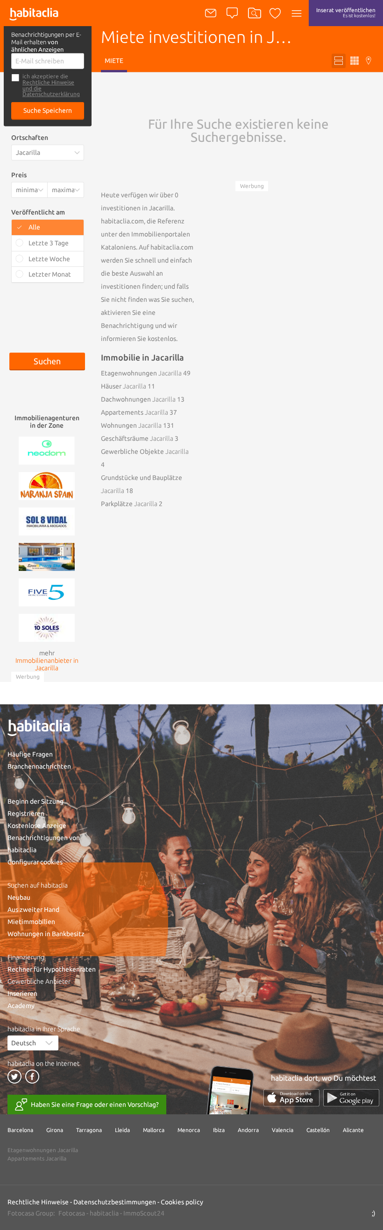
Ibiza (219, 1130)
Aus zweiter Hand (33, 909)
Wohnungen (131, 425)
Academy (21, 1005)
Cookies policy (182, 1202)
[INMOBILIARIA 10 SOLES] (47, 627)
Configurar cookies (35, 862)
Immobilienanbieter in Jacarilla (46, 664)
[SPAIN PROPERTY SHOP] (47, 556)
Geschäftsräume (137, 438)
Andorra (248, 1130)
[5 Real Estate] (47, 591)
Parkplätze (129, 503)
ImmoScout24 (143, 1213)
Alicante (353, 1130)
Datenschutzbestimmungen (114, 1202)
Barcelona (20, 1130)
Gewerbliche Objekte (145, 451)
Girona (54, 1130)
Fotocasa (71, 1213)
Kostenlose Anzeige (36, 825)
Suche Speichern (47, 110)
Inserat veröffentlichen (346, 12)
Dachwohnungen (138, 399)
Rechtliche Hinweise (48, 82)
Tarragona (89, 1130)
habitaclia (104, 1213)
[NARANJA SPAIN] (47, 485)
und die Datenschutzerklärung (51, 91)
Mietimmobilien (31, 921)
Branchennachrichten (39, 766)
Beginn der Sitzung (35, 801)
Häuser (123, 386)
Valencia (282, 1130)
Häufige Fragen (30, 754)
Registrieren (25, 813)
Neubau (18, 897)
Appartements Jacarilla (36, 1158)
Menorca (188, 1130)
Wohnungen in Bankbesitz (46, 934)
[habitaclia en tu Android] (351, 1097)
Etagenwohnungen (141, 373)
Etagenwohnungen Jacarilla (42, 1150)
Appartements (134, 412)
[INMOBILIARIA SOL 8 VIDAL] (47, 520)
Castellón (318, 1130)
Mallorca (153, 1130)
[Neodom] (47, 449)
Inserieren (22, 993)
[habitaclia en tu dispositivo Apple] (291, 1097)
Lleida (122, 1130)
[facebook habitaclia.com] (32, 1077)
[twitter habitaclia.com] (14, 1077)
